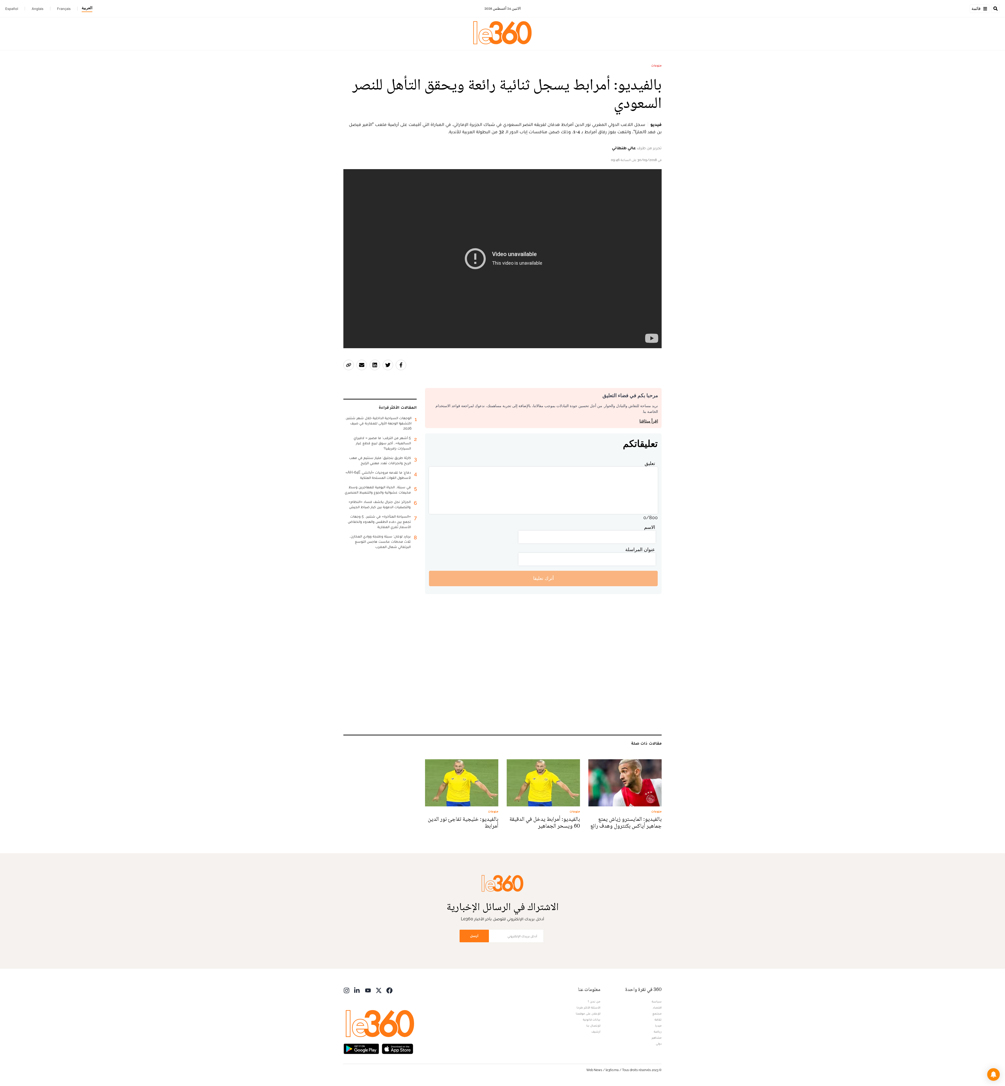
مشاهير (657, 1037)
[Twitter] (379, 990)
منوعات (656, 65)
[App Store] (397, 1048)
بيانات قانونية (591, 1019)
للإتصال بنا (593, 1025)
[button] (993, 1074)
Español (11, 9)
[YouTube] (368, 990)
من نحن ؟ (594, 1001)
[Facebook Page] (389, 990)
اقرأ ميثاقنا (648, 421)
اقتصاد (657, 1007)
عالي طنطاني (624, 147)
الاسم (649, 527)
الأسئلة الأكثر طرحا (588, 1007)
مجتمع (657, 1013)
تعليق (650, 463)
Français (64, 9)
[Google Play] (361, 1048)
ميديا (658, 1025)
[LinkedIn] (357, 990)
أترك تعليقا (543, 578)
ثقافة (658, 1019)
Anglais (37, 9)
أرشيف (595, 1031)
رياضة (658, 1031)
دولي (659, 1043)
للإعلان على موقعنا (588, 1013)
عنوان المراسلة (640, 549)
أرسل (474, 936)
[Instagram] (346, 990)
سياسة (657, 1001)
